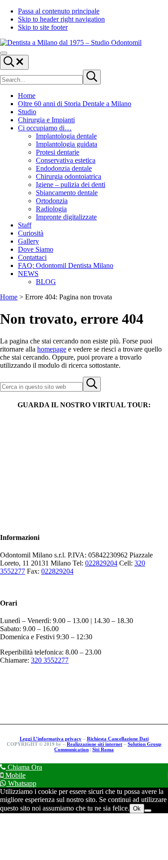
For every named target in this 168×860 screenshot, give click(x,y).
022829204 (101, 563)
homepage (51, 349)
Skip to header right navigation (61, 19)
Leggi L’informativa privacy (51, 738)
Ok (137, 808)
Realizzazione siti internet (94, 744)
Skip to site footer (43, 27)
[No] (147, 810)
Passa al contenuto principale (58, 11)
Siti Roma (103, 749)
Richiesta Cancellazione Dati (118, 738)
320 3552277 (50, 660)
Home (8, 297)
